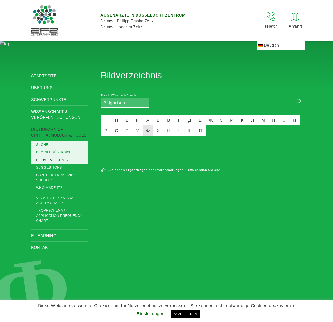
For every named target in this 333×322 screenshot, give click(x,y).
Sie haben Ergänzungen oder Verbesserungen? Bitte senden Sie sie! (164, 170)
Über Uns (42, 88)
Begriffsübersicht (55, 152)
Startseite (44, 76)
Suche (42, 145)
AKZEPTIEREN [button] (185, 314)
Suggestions (49, 167)
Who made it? (49, 187)
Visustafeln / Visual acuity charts (55, 200)
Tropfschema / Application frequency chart (59, 215)
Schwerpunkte (49, 100)
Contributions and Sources (55, 177)
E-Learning (43, 236)
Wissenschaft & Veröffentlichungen (55, 115)
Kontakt (40, 248)
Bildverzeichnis (52, 160)
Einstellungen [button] (151, 313)
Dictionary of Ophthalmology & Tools (59, 132)
